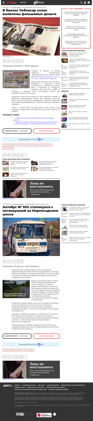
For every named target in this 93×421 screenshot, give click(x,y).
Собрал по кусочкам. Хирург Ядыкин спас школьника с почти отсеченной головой (79, 215)
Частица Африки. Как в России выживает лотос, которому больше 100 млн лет (79, 72)
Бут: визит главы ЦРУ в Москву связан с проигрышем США (77, 106)
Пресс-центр (41, 385)
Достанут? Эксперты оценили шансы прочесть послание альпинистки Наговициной (79, 66)
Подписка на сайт (20, 387)
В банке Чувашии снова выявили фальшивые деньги (35, 124)
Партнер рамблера (30, 414)
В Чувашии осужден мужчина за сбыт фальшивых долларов (19, 168)
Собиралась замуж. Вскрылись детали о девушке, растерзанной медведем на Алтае (78, 84)
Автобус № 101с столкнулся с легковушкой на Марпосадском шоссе (76, 28)
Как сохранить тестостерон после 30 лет (79, 124)
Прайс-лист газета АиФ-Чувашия (55, 387)
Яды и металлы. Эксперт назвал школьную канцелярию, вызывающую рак (78, 54)
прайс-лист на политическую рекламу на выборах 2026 (30, 389)
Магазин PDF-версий (53, 385)
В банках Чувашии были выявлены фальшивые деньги (36, 122)
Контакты (17, 385)
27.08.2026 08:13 (7, 204)
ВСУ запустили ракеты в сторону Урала (78, 112)
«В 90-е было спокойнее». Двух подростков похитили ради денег (78, 226)
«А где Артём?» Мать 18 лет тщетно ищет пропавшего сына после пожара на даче (79, 221)
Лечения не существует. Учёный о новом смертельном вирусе (78, 232)
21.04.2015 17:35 (7, 7)
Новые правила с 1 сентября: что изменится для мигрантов (78, 94)
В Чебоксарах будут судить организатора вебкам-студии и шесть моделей (76, 35)
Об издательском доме (29, 385)
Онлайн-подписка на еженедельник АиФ (72, 385)
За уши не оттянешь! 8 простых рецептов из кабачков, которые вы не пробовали (79, 60)
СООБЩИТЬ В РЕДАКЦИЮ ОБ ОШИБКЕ (58, 389)
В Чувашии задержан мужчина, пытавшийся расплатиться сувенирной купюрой (48, 163)
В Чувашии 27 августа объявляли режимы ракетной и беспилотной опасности (75, 21)
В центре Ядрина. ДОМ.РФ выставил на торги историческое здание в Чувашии (76, 13)
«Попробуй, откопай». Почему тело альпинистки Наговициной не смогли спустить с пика (79, 209)
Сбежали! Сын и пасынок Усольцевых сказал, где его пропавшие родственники (79, 239)
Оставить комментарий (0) (46, 131)
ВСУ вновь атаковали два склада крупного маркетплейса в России (78, 118)
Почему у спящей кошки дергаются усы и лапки (79, 100)
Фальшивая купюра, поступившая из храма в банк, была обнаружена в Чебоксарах (48, 169)
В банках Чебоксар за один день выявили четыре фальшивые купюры (19, 163)
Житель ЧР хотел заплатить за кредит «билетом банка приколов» (19, 174)
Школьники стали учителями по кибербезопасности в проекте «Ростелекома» (76, 43)
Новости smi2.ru (9, 199)
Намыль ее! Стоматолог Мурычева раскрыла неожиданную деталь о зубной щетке (79, 78)
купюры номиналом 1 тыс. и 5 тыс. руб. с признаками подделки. (45, 77)
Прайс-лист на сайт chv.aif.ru (35, 387)
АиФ (13, 56)
